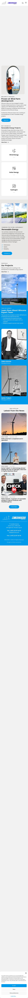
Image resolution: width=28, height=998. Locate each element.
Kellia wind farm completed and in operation (12, 439)
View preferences (14, 993)
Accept (14, 985)
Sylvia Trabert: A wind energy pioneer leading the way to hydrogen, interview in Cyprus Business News (13, 469)
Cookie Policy (13, 996)
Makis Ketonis (6, 361)
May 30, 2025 (12, 497)
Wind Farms (6, 303)
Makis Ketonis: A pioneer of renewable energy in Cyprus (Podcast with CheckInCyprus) (13, 500)
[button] (26, 973)
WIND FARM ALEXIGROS (10, 300)
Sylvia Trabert (6, 398)
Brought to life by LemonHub (14, 542)
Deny (14, 989)
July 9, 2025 (12, 466)
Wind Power (4, 436)
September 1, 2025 (13, 436)
